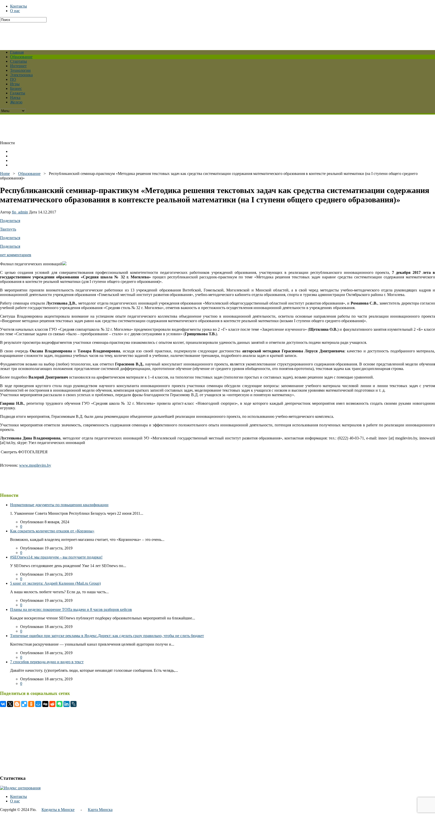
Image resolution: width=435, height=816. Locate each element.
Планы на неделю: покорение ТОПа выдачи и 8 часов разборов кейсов (71, 609)
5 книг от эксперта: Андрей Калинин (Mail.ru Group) (55, 583)
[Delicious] (24, 704)
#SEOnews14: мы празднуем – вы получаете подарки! (56, 557)
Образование (21, 57)
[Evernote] (59, 704)
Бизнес (16, 88)
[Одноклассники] (31, 704)
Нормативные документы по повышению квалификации (59, 505)
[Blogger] (17, 704)
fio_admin (20, 212)
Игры (15, 84)
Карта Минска (100, 809)
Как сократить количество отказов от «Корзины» (52, 531)
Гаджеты (17, 93)
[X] (10, 704)
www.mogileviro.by (35, 465)
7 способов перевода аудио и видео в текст (47, 662)
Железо (16, 102)
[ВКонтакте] (3, 704)
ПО (13, 79)
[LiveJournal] (73, 704)
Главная (17, 52)
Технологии (20, 70)
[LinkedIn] (66, 704)
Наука (15, 97)
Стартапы (18, 61)
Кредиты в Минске (58, 809)
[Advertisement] (122, 33)
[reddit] (52, 704)
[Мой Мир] (38, 704)
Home (5, 173)
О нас (15, 11)
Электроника (21, 75)
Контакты (18, 6)
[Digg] (45, 704)
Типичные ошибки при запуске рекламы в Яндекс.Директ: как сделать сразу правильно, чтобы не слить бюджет (107, 636)
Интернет (18, 66)
